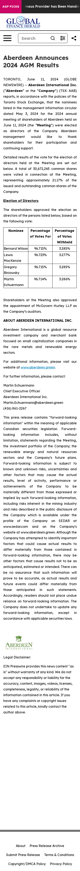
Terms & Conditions (59, 855)
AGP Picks (10, 6)
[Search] (53, 38)
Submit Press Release (23, 855)
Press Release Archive (47, 846)
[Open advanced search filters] (62, 38)
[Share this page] (74, 38)
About (20, 846)
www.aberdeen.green (38, 367)
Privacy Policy (61, 864)
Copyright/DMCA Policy (27, 864)
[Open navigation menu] (7, 38)
